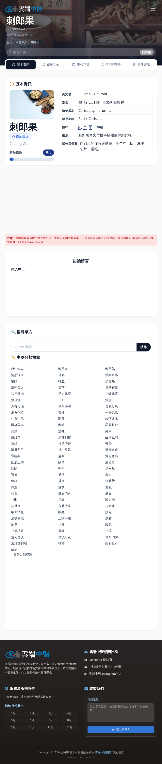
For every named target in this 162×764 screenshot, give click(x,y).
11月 (51, 727)
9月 (13, 727)
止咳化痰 (111, 393)
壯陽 (14, 468)
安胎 (108, 443)
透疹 (14, 475)
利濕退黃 (64, 537)
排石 (14, 493)
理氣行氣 (111, 406)
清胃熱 (110, 468)
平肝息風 (111, 412)
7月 (50, 720)
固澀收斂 (111, 425)
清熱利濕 (17, 518)
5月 (13, 720)
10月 (32, 727)
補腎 (61, 543)
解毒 (108, 493)
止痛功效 (17, 531)
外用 (108, 431)
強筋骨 (110, 481)
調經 (61, 512)
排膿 (61, 481)
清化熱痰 (17, 537)
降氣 (108, 524)
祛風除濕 (17, 393)
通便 (61, 475)
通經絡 (16, 456)
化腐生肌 (17, 418)
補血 (61, 381)
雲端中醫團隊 (103, 752)
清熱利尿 (64, 437)
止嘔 (14, 499)
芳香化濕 (17, 406)
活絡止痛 (111, 375)
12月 (69, 727)
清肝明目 (17, 449)
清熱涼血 (17, 375)
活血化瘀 (64, 393)
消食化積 (17, 412)
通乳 (108, 487)
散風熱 (110, 369)
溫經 (61, 531)
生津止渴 (111, 437)
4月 (69, 713)
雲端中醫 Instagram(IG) (105, 673)
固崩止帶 (17, 462)
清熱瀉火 (17, 387)
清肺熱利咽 (19, 543)
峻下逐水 (111, 418)
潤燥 (14, 431)
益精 (61, 456)
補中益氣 (64, 449)
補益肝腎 (64, 443)
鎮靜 (14, 481)
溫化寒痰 (111, 456)
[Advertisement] (81, 199)
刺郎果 (35, 42)
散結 (61, 425)
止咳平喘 (64, 518)
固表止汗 (111, 543)
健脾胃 (16, 437)
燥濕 (14, 487)
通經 (14, 443)
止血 (61, 400)
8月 (69, 720)
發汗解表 (17, 369)
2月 (32, 713)
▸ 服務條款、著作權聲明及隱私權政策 (28, 697)
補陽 (14, 381)
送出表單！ (123, 729)
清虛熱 (110, 381)
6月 (32, 720)
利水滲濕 (64, 406)
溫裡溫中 (17, 400)
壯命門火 (64, 493)
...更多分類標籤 (21, 554)
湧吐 (61, 431)
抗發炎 (16, 506)
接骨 (108, 512)
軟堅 (61, 468)
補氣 (61, 375)
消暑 (61, 499)
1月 (13, 713)
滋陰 (108, 400)
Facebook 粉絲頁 (100, 659)
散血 (108, 475)
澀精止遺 (111, 449)
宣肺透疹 (64, 506)
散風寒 (63, 369)
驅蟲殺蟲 (17, 425)
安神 (61, 412)
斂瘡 (14, 549)
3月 (50, 713)
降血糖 (110, 499)
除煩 (61, 462)
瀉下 (61, 387)
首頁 (9, 42)
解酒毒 (110, 462)
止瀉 (108, 531)
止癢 (61, 524)
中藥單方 (21, 42)
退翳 (61, 487)
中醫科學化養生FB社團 (105, 667)
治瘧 (14, 524)
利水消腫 (111, 537)
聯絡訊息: (93, 699)
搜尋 (143, 347)
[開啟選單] (152, 8)
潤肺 (108, 518)
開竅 (61, 418)
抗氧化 (110, 506)
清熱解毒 (111, 387)
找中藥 (146, 52)
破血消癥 (17, 512)
